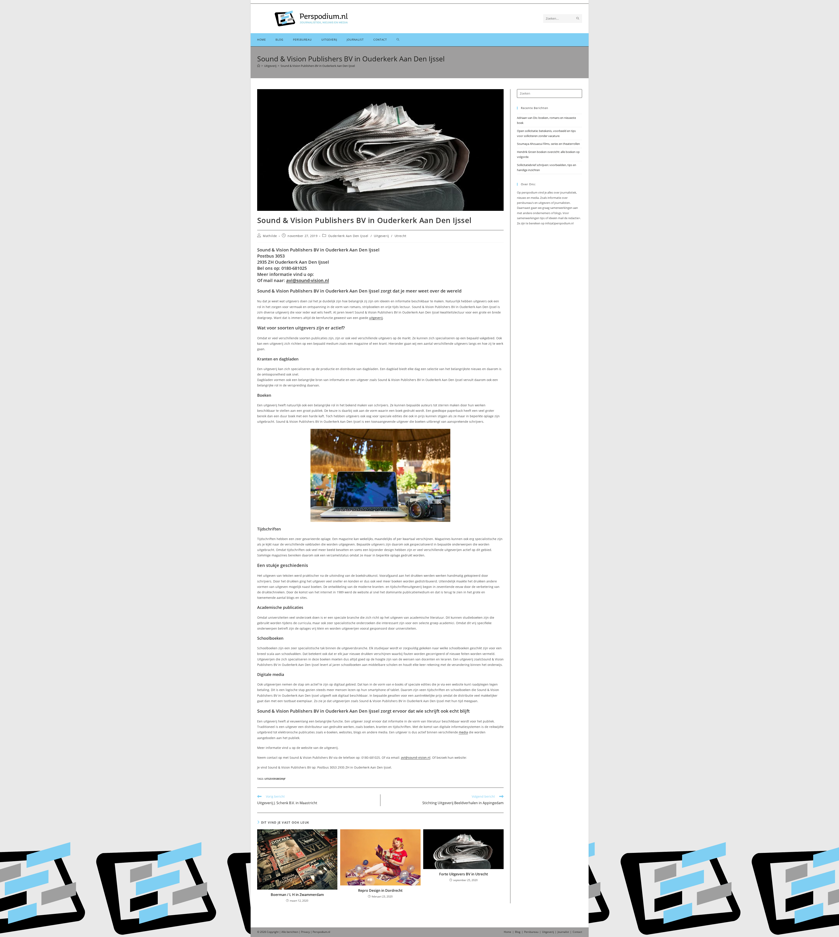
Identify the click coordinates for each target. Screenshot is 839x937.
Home (507, 932)
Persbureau (531, 932)
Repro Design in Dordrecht (380, 890)
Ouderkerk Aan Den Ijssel (348, 236)
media (463, 732)
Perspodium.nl (321, 932)
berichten (292, 932)
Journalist (563, 932)
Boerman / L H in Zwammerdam (297, 894)
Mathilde (270, 236)
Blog (517, 932)
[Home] (258, 66)
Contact (577, 932)
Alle (284, 932)
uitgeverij (376, 318)
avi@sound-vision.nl (307, 280)
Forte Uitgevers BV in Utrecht (463, 874)
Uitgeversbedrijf (275, 778)
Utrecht (400, 236)
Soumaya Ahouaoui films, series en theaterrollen (548, 144)
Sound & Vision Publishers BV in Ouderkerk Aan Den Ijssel (318, 66)
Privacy (305, 932)
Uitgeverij (381, 236)
